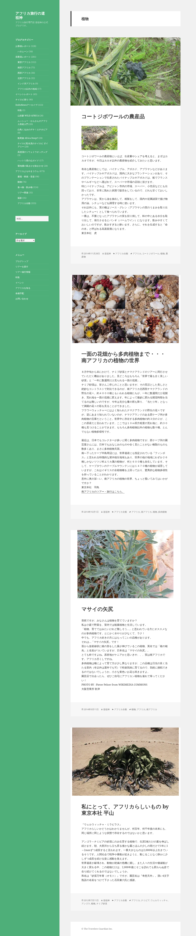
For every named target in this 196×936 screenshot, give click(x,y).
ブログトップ (21, 261)
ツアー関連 (23, 192)
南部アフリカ (24, 67)
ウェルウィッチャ (159, 900)
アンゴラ (85, 903)
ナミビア (145, 900)
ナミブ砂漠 (101, 903)
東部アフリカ (24, 62)
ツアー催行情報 (22, 271)
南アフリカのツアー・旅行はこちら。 (103, 491)
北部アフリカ (24, 78)
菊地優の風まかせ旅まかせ (30, 165)
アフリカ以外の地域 (27, 88)
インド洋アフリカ (26, 83)
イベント (19, 282)
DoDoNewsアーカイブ (26, 104)
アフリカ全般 (24, 203)
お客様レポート (22, 46)
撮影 (20, 197)
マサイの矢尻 (97, 608)
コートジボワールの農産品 (113, 116)
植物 (162, 253)
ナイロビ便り (21, 99)
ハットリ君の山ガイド (28, 160)
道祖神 (107, 253)
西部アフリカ (24, 72)
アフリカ (137, 253)
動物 (20, 181)
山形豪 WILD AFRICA (28, 115)
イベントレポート (24, 94)
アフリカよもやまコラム (27, 171)
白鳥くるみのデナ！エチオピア (32, 129)
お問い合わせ (21, 298)
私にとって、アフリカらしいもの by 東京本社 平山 (125, 809)
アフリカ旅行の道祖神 (30, 15)
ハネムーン (23, 51)
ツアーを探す (21, 266)
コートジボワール (150, 253)
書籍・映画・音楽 (26, 176)
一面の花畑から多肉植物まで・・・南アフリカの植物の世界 (123, 357)
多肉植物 (162, 511)
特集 (20, 110)
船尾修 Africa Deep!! (28, 138)
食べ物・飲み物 (25, 187)
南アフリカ (146, 511)
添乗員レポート (22, 56)
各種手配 (19, 293)
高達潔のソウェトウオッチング (32, 151)
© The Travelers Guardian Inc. (97, 928)
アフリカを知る (22, 288)
